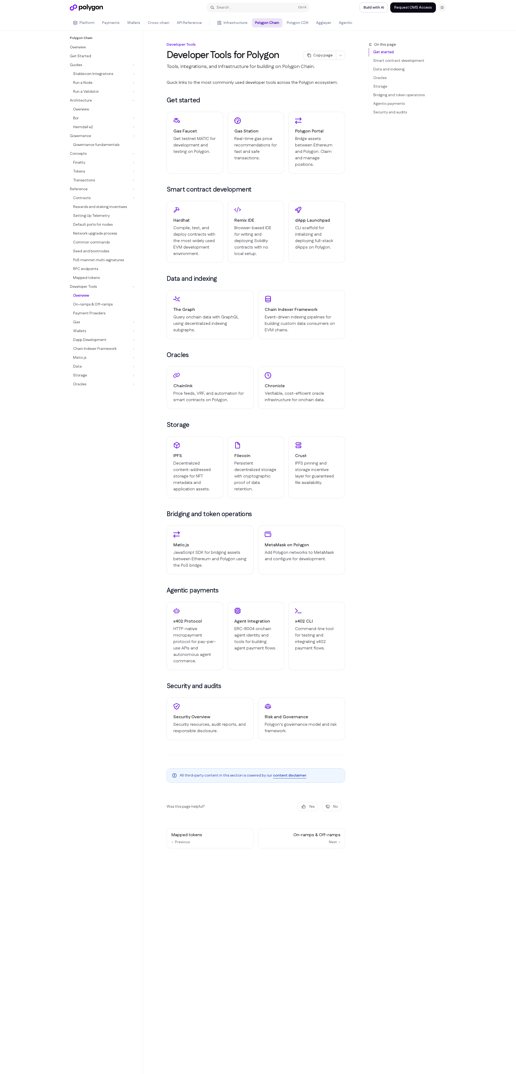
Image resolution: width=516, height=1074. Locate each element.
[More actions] (340, 55)
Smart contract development (398, 60)
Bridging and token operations (399, 95)
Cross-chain (158, 23)
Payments (111, 23)
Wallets (133, 23)
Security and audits (390, 112)
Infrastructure (236, 23)
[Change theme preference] (442, 7)
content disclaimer (289, 775)
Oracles (379, 78)
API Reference (189, 23)
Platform (87, 23)
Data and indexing (388, 69)
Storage (380, 86)
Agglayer (323, 23)
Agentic (345, 23)
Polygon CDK (298, 23)
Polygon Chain (267, 23)
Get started (383, 52)
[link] (195, 143)
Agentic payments (389, 103)
